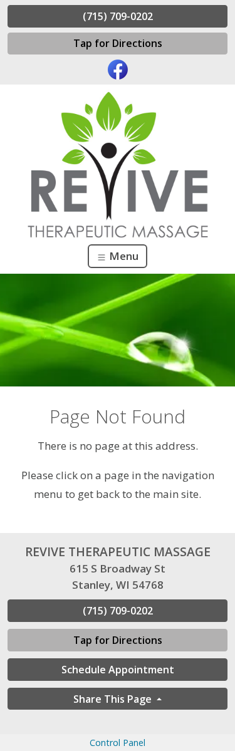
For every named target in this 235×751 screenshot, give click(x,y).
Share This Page (113, 699)
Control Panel (117, 742)
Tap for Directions (117, 43)
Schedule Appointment (117, 669)
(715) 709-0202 (118, 16)
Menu (122, 256)
